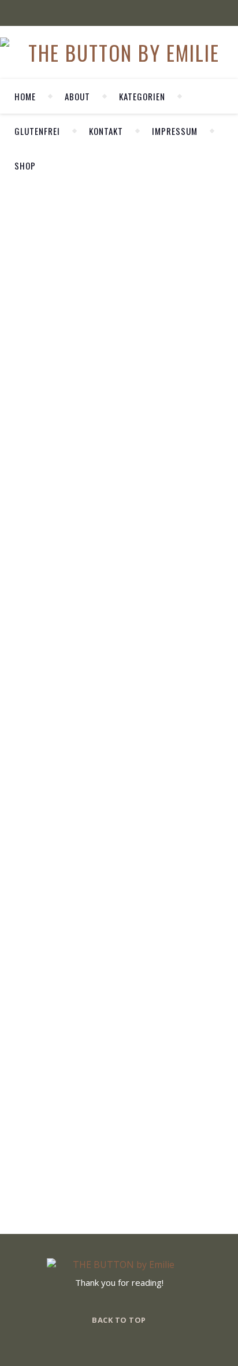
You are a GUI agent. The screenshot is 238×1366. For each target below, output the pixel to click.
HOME (25, 96)
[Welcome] (151, 271)
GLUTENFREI (37, 131)
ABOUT (77, 96)
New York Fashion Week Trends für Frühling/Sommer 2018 (24, 483)
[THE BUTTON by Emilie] (119, 52)
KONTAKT (106, 131)
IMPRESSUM (175, 131)
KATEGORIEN (142, 96)
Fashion (23, 358)
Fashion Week (24, 377)
